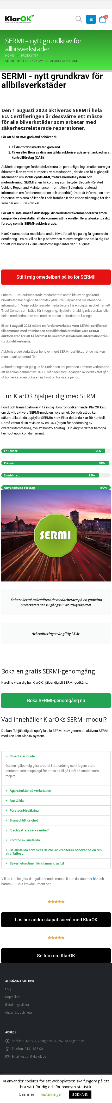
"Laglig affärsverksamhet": (30, 830)
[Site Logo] (19, 19)
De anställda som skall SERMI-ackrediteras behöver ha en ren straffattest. (53, 851)
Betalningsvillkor (17, 1004)
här (95, 879)
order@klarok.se (33, 1056)
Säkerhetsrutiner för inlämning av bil (37, 863)
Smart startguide (22, 756)
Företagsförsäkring (24, 810)
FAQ (8, 989)
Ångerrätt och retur (19, 1012)
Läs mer (26, 1094)
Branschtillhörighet (24, 820)
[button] (79, 19)
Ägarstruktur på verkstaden (30, 791)
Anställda (17, 800)
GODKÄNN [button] (80, 1094)
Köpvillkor (12, 997)
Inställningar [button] (51, 1094)
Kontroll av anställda (25, 840)
